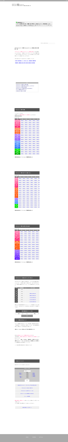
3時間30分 (22, 128)
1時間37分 (30, 139)
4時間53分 (22, 124)
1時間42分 (22, 139)
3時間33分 (37, 141)
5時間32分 (20, 178)
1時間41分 (30, 137)
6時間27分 (34, 122)
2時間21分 (37, 126)
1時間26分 (30, 147)
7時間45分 (34, 120)
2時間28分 (26, 143)
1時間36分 (37, 137)
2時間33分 (26, 126)
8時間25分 (22, 120)
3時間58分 (22, 141)
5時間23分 (24, 178)
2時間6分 (22, 145)
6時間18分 (37, 122)
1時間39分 (26, 139)
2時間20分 (34, 143)
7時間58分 (30, 120)
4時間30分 (34, 124)
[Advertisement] (34, 12)
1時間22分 (37, 147)
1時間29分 (26, 147)
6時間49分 (26, 122)
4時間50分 (39, 178)
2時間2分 (26, 145)
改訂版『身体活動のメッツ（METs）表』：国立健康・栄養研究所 (25, 60)
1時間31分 (22, 147)
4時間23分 (37, 124)
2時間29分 (30, 126)
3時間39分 (34, 141)
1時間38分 (34, 137)
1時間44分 (26, 137)
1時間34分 (34, 139)
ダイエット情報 (2, 0)
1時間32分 (37, 139)
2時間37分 (22, 126)
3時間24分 (26, 128)
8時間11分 (26, 120)
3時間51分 (26, 141)
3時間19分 (30, 128)
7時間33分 (37, 120)
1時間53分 (37, 145)
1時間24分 (34, 147)
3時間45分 (30, 141)
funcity (67, 0)
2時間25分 (34, 126)
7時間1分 (22, 122)
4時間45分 (26, 124)
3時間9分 (38, 128)
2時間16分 (37, 143)
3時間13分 (34, 128)
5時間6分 (32, 178)
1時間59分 (30, 145)
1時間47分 (22, 137)
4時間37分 (30, 124)
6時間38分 (30, 122)
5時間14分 (28, 178)
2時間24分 (30, 143)
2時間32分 (22, 143)
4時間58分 (35, 178)
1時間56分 (34, 145)
